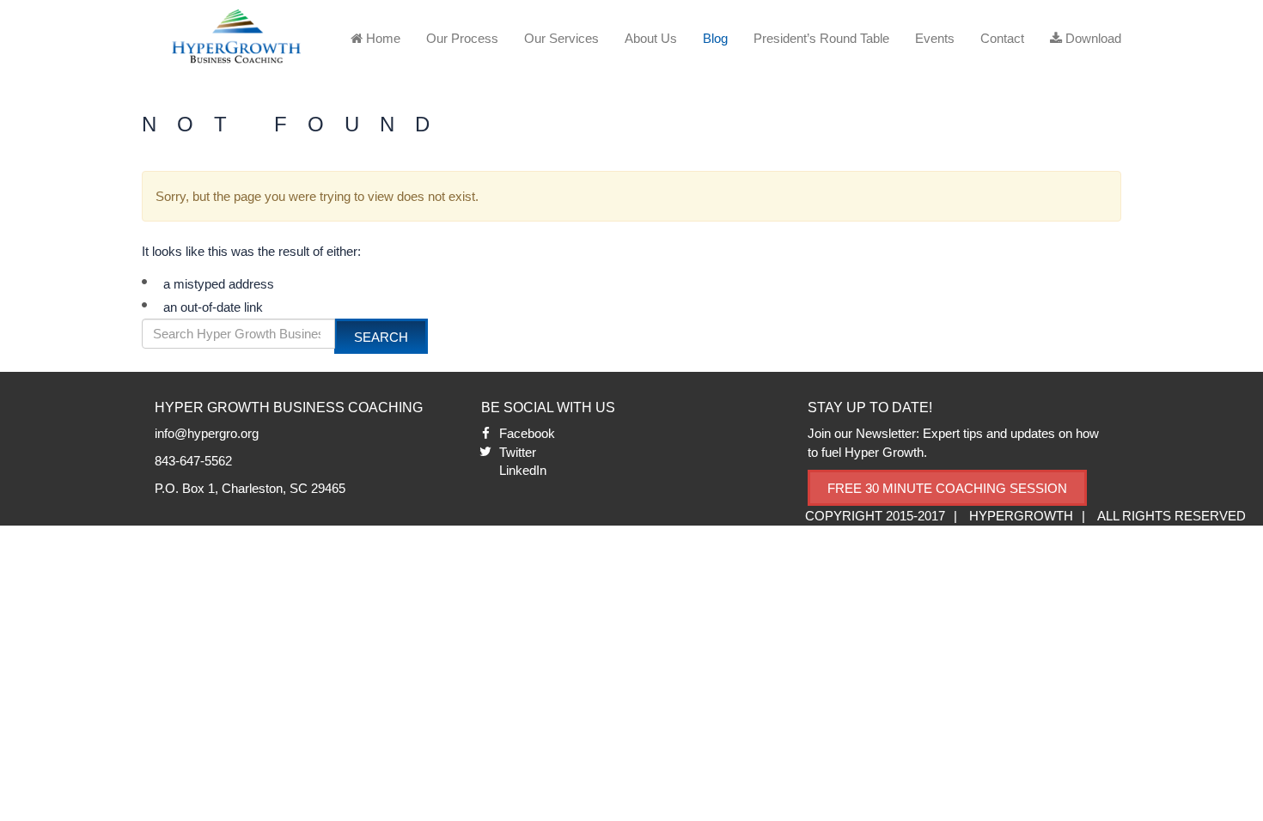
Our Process (462, 38)
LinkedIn (522, 470)
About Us (651, 38)
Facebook (527, 433)
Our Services (561, 38)
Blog (715, 38)
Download (1091, 38)
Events (935, 38)
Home (381, 38)
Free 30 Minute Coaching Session (947, 488)
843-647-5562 (193, 460)
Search (381, 337)
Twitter (517, 452)
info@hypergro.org (207, 433)
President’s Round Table (821, 38)
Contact (1002, 38)
